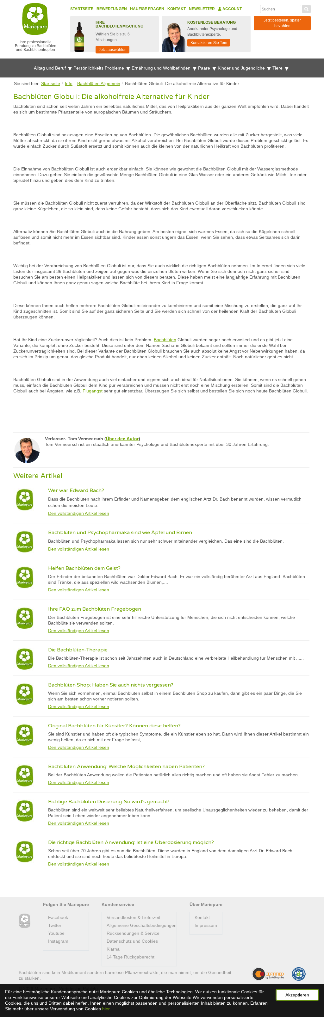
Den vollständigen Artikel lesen (78, 513)
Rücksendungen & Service (133, 933)
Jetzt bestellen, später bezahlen (282, 23)
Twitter (54, 925)
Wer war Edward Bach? (76, 490)
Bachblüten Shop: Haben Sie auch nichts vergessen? (110, 685)
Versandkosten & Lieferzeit (133, 917)
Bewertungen (112, 9)
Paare (204, 68)
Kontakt (176, 9)
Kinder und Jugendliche (242, 68)
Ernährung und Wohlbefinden (162, 68)
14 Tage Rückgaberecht (130, 956)
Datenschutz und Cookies (132, 941)
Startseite (81, 9)
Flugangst (93, 390)
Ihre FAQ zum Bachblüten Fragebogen (94, 609)
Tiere (278, 68)
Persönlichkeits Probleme (99, 68)
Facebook (58, 917)
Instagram (58, 941)
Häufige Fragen (147, 9)
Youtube (56, 933)
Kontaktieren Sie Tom (208, 42)
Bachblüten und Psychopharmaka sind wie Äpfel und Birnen (120, 532)
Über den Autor (122, 438)
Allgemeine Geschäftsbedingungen (142, 925)
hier (105, 1008)
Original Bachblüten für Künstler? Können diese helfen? (114, 726)
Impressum (206, 925)
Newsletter (202, 9)
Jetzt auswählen (113, 49)
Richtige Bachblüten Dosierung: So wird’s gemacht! (108, 801)
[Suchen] (306, 8)
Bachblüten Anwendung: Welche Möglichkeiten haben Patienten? (126, 766)
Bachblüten (165, 339)
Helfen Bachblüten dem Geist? (84, 568)
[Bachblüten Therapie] (24, 921)
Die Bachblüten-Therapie (78, 650)
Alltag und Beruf (50, 68)
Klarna (113, 949)
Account (231, 9)
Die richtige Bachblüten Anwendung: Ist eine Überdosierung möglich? (131, 842)
